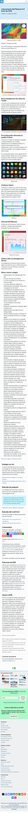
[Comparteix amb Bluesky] (13, 533)
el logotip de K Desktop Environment (15, 806)
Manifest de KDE (4, 784)
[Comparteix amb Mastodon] (10, 533)
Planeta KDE (3, 751)
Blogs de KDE (4, 749)
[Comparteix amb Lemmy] (23, 533)
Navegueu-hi (14, 716)
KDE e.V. (3, 778)
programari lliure (21, 565)
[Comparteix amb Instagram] (11, 536)
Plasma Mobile (4, 729)
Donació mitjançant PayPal (23, 698)
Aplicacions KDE (4, 725)
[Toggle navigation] (26, 1)
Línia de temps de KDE (6, 782)
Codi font (3, 742)
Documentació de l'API (6, 736)
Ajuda (2, 764)
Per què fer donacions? (18, 692)
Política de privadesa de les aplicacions (10, 771)
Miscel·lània (3, 755)
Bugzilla (17, 551)
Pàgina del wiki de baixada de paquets (13, 507)
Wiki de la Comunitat (5, 762)
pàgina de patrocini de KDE (17, 583)
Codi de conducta (5, 768)
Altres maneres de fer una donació (14, 702)
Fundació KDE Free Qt (6, 780)
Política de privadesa (6, 770)
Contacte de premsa (5, 753)
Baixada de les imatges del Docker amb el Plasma (14, 482)
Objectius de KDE (5, 740)
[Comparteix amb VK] (8, 536)
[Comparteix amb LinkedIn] (18, 533)
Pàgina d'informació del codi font (11, 523)
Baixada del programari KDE (7, 766)
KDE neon (3, 731)
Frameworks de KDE (5, 727)
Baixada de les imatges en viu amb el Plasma (12, 478)
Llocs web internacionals (6, 786)
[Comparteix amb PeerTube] (6, 536)
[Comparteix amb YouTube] (3, 536)
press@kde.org (10, 660)
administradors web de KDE (16, 803)
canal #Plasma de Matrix (11, 548)
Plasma (2, 723)
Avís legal (14, 809)
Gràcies (2, 757)
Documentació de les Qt (6, 738)
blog (16, 450)
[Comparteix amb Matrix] (8, 533)
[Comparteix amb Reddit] (20, 533)
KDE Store (3, 776)
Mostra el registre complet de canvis (11, 459)
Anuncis (2, 747)
